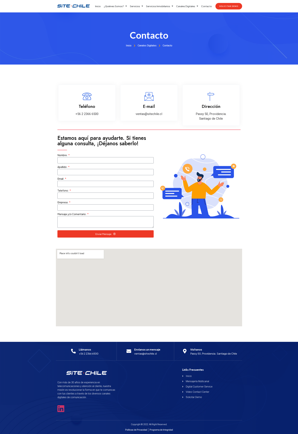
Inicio (98, 6)
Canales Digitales (185, 6)
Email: (61, 179)
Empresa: (63, 202)
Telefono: (63, 190)
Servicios (135, 6)
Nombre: (62, 155)
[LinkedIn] (60, 408)
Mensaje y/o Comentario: (72, 214)
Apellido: (62, 167)
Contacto (206, 6)
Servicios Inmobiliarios (158, 6)
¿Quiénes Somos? (114, 6)
